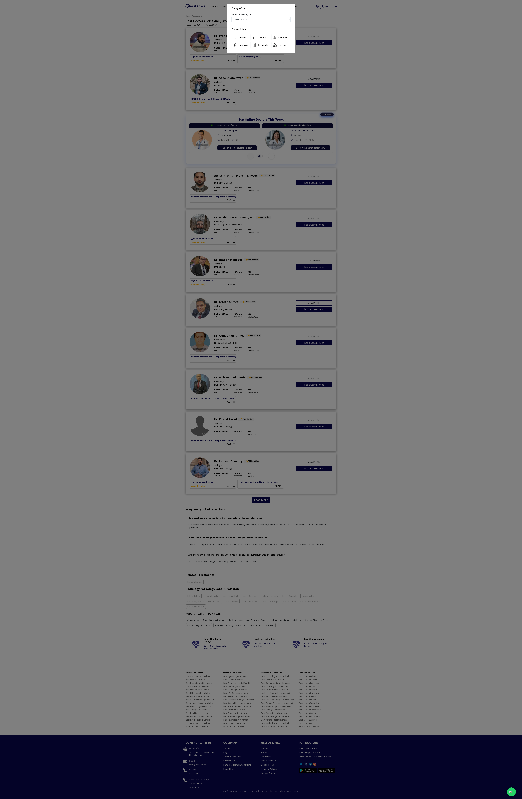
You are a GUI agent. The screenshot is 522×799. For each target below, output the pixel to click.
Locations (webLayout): (241, 14)
